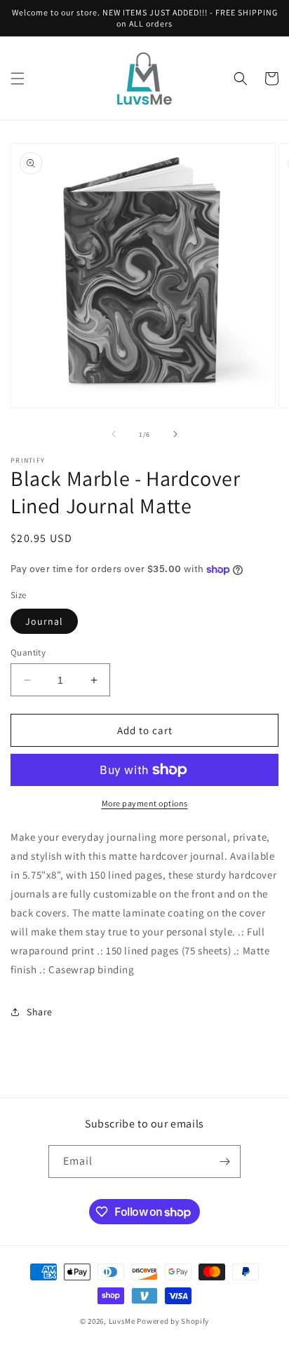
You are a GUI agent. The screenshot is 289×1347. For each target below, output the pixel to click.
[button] (17, 78)
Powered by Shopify (173, 1321)
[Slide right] (175, 434)
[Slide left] (113, 434)
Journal (44, 621)
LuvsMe (122, 1321)
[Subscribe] (224, 1161)
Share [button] (40, 1012)
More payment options (145, 803)
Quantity (28, 652)
